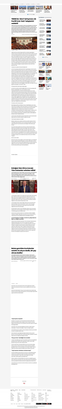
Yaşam (18, 246)
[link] (45, 21)
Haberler (15, 246)
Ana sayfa (12, 246)
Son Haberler (41, 17)
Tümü (33, 14)
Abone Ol (17, 50)
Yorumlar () (13, 50)
